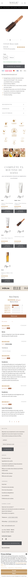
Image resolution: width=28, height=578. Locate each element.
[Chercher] (22, 3)
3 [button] (14, 421)
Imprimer (4, 484)
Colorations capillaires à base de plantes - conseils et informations (12, 465)
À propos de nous (6, 458)
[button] (21, 47)
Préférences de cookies (7, 498)
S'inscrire (7, 449)
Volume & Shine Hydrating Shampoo (7, 204)
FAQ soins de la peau (7, 476)
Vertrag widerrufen (11, 543)
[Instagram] (6, 539)
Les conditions (5, 495)
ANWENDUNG (5, 108)
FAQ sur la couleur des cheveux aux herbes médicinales (12, 469)
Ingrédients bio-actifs (7, 461)
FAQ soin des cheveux (7, 473)
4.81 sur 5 (17, 300)
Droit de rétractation (7, 490)
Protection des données (8, 487)
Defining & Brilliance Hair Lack (7, 273)
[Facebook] (2, 539)
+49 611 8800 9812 (13, 517)
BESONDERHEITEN (7, 104)
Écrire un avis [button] (14, 316)
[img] (5, 326)
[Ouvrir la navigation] (2, 3)
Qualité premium (7, 113)
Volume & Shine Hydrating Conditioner (20, 204)
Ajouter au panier (14, 66)
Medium (12, 57)
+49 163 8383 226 (12, 521)
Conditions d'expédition (8, 493)
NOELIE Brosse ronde (19, 236)
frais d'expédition (12, 48)
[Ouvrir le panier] (24, 3)
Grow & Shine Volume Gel (7, 238)
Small (5, 57)
